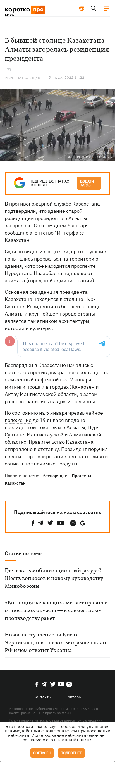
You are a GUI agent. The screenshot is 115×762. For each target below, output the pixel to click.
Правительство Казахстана (61, 442)
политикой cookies (73, 740)
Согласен (42, 753)
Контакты (42, 696)
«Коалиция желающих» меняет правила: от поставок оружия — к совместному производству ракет (56, 610)
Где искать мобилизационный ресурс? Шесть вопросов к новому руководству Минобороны (54, 578)
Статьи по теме (23, 553)
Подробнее (71, 753)
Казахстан (15, 483)
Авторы (75, 696)
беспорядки (55, 475)
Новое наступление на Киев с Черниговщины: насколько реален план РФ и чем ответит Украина (55, 642)
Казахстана (86, 203)
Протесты (81, 475)
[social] (33, 523)
